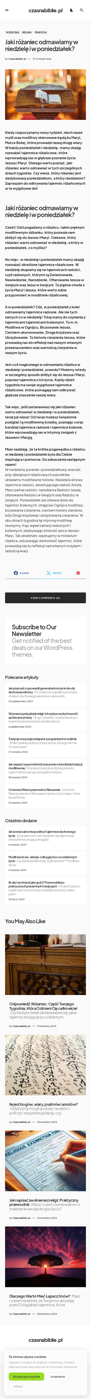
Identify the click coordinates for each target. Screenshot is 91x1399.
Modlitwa (12, 32)
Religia (27, 32)
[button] (7, 10)
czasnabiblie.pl (45, 10)
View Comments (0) (45, 597)
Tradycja (41, 32)
